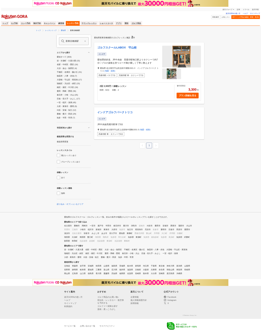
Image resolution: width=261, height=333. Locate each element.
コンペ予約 (25, 23)
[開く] (89, 128)
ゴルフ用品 (136, 23)
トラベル (246, 9)
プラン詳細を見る (187, 95)
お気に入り (226, 17)
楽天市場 (255, 9)
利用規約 (68, 306)
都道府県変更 (62, 142)
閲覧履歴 (215, 17)
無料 (63, 193)
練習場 (61, 23)
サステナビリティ (107, 326)
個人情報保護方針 (138, 300)
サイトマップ (255, 13)
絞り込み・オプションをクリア (70, 204)
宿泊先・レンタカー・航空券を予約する (110, 301)
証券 (238, 9)
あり (63, 177)
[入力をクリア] (85, 41)
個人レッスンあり (68, 155)
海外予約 (37, 23)
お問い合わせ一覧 (87, 326)
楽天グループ (227, 9)
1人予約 (14, 23)
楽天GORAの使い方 (233, 13)
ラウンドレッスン (89, 23)
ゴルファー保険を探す (107, 306)
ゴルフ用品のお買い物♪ (108, 297)
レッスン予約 (72, 23)
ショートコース (106, 23)
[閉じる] (89, 52)
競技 (126, 23)
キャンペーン (49, 23)
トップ (5, 23)
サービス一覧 (70, 326)
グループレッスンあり (70, 162)
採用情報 (134, 303)
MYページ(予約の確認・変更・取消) (245, 17)
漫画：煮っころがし (106, 309)
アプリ (119, 23)
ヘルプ (245, 13)
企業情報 (134, 297)
